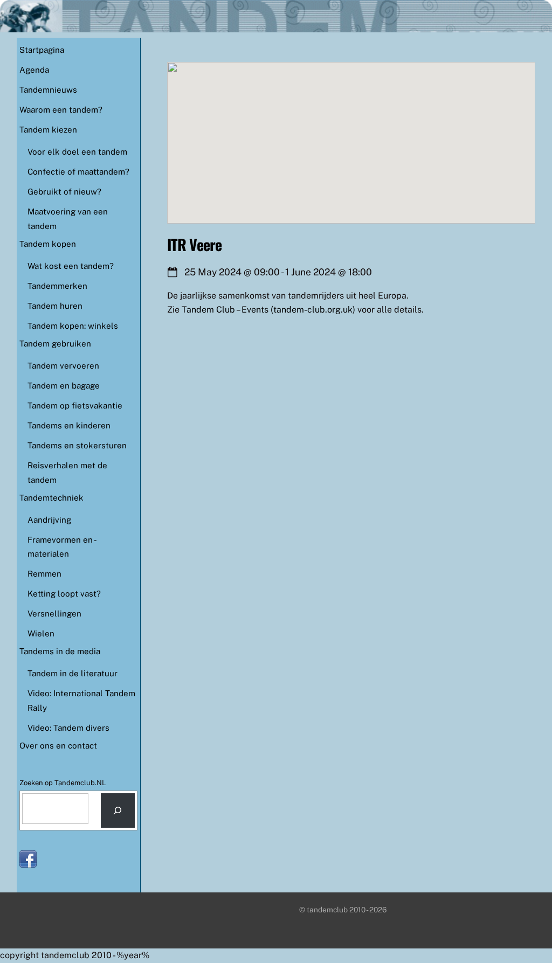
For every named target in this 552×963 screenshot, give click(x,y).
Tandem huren (54, 305)
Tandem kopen (47, 243)
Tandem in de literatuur (72, 673)
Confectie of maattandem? (78, 171)
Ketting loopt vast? (64, 593)
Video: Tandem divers (68, 727)
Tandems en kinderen (69, 425)
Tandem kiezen (48, 129)
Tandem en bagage (63, 385)
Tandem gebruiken (55, 343)
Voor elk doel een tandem (77, 151)
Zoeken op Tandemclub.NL (62, 783)
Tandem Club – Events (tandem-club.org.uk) (268, 309)
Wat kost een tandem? (70, 266)
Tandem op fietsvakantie (74, 405)
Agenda (34, 69)
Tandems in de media (59, 651)
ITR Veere (194, 244)
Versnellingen (54, 613)
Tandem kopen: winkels (72, 325)
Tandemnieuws (48, 89)
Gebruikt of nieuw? (64, 191)
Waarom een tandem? (60, 109)
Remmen (44, 573)
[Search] (118, 810)
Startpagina (41, 49)
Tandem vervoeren (63, 365)
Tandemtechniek (51, 497)
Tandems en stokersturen (77, 445)
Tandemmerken (57, 285)
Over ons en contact (58, 745)
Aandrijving (49, 519)
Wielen (40, 633)
